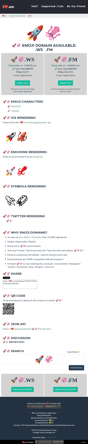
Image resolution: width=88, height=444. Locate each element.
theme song (55, 403)
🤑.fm (51, 423)
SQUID (15, 110)
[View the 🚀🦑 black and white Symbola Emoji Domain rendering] (15, 200)
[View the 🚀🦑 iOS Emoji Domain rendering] (15, 136)
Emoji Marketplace (44, 415)
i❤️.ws (8, 7)
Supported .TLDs (52, 6)
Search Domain (76, 368)
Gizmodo (36, 237)
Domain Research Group (47, 430)
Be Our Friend (76, 6)
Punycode (14, 65)
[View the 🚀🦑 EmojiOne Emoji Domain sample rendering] (15, 171)
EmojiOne (38, 156)
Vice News (24, 237)
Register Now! (22, 83)
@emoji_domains (37, 418)
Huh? (34, 6)
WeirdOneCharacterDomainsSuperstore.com (57, 425)
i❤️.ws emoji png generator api (35, 122)
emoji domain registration (46, 413)
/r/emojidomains (51, 418)
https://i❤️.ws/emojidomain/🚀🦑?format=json (27, 328)
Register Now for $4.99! (22, 389)
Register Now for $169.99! (65, 389)
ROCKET (16, 106)
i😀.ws (51, 420)
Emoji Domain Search (17, 16)
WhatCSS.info (50, 437)
